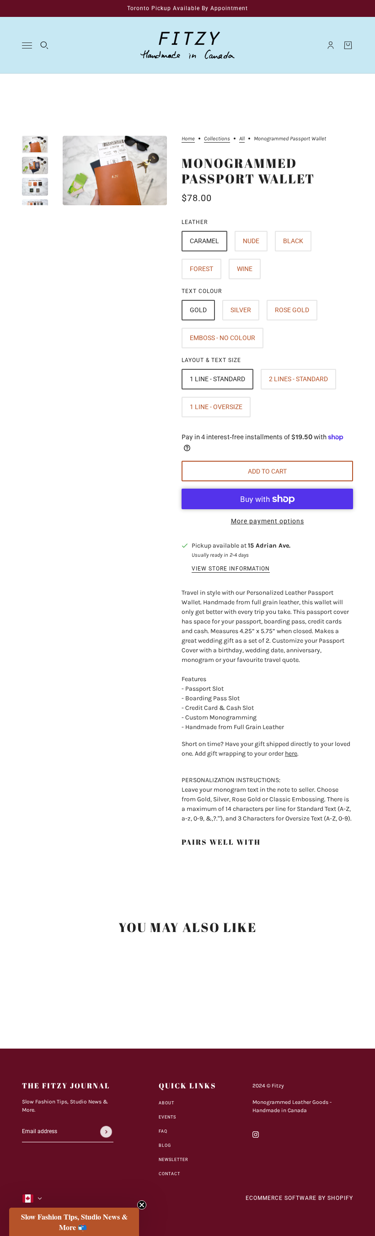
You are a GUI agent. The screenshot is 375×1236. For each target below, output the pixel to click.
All (242, 139)
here (291, 753)
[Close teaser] (141, 1204)
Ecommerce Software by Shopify (299, 1198)
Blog (165, 1145)
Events (167, 1117)
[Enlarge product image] (115, 170)
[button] (74, 1222)
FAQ (163, 1131)
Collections (217, 139)
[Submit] (106, 1132)
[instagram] (255, 1133)
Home (188, 139)
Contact (169, 1174)
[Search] (44, 45)
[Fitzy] (187, 45)
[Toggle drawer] (27, 45)
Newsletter (173, 1159)
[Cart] (348, 45)
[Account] (331, 45)
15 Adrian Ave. (269, 545)
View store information (231, 569)
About (166, 1103)
